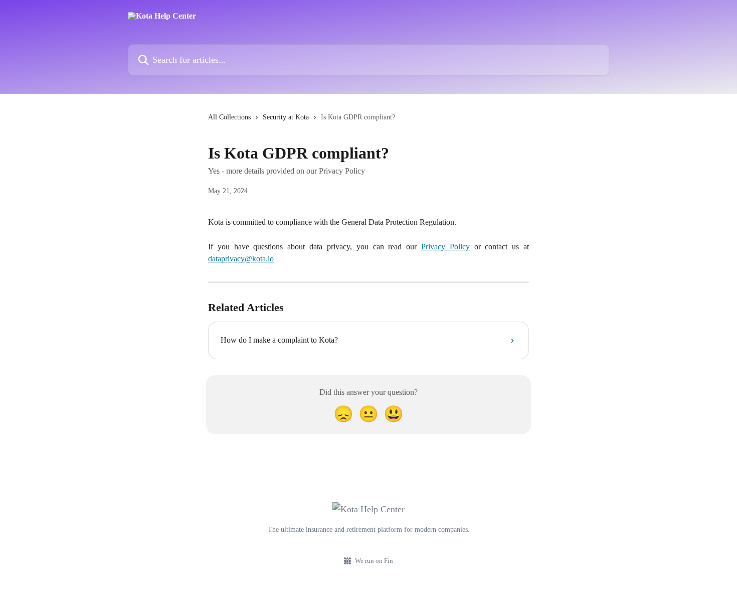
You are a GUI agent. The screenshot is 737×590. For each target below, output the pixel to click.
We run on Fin (374, 560)
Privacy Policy (445, 246)
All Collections (229, 117)
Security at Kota (286, 117)
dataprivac (224, 258)
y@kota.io (257, 258)
